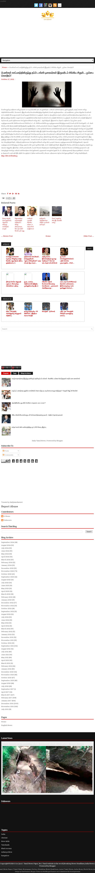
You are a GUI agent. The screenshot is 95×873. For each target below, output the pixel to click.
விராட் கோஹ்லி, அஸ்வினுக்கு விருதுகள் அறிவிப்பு (13, 313)
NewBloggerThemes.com (51, 871)
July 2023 (5, 583)
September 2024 (7, 542)
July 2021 (4, 652)
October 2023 (6, 574)
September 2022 (7, 611)
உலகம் (89, 248)
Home (4, 67)
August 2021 (5, 649)
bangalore (5, 855)
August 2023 (6, 580)
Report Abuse (9, 506)
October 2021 (6, 643)
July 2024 (5, 548)
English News (6, 725)
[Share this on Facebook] (8, 193)
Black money (6, 848)
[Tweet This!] (10, 193)
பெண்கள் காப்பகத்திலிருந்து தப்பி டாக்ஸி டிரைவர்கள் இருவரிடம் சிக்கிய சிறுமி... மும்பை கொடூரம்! (47, 74)
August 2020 (6, 683)
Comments (8, 455)
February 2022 (6, 631)
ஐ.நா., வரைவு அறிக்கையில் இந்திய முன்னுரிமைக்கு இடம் (31, 284)
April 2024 (5, 557)
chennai (4, 838)
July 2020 (5, 686)
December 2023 (7, 568)
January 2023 (6, 600)
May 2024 (5, 554)
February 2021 (6, 666)
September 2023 (7, 577)
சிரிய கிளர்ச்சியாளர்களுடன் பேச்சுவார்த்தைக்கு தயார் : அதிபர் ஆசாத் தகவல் (37, 415)
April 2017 (5, 692)
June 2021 (5, 654)
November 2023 (7, 571)
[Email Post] (3, 198)
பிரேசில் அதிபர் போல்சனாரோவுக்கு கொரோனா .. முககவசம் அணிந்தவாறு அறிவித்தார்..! (50, 285)
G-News (7, 516)
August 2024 (6, 545)
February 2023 (6, 597)
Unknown (8, 520)
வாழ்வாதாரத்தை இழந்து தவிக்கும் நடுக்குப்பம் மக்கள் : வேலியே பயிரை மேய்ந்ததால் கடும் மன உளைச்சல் (46, 378)
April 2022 (5, 626)
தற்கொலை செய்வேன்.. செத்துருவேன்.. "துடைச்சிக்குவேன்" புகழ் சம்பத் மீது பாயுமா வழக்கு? (32, 260)
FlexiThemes (26, 871)
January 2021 (6, 669)
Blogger (60, 441)
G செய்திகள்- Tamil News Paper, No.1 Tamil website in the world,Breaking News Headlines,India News (54, 863)
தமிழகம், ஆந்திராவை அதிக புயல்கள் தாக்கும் (44, 221)
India (3, 834)
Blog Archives (26, 373)
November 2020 (7, 675)
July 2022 (5, 617)
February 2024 (6, 562)
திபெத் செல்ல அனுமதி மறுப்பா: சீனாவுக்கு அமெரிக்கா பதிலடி (13, 284)
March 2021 (5, 663)
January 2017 (6, 701)
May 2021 (4, 657)
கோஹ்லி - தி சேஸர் (48, 311)
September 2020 (7, 680)
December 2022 (7, 603)
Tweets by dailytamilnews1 (12, 502)
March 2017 (5, 695)
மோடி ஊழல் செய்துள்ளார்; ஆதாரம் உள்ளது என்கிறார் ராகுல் (6, 223)
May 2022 (5, 623)
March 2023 (5, 594)
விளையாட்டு (7, 299)
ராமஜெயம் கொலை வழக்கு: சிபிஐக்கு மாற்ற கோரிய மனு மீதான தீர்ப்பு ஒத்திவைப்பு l (14, 260)
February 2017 (6, 698)
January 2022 (6, 634)
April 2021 (5, 660)
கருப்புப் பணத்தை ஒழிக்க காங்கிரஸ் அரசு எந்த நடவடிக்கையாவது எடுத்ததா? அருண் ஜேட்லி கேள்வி (44, 391)
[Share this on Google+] (13, 193)
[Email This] (7, 198)
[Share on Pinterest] (16, 193)
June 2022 (5, 620)
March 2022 (5, 629)
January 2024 (6, 565)
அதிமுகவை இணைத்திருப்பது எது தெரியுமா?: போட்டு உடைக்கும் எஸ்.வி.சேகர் (49, 260)
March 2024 (5, 559)
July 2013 (4, 709)
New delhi (5, 841)
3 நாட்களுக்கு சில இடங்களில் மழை (57, 220)
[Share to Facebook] (14, 198)
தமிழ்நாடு (6, 244)
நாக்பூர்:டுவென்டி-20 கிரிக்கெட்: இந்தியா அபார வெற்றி (31, 313)
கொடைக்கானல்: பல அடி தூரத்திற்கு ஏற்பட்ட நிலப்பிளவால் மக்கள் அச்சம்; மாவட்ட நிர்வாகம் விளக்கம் (43, 744)
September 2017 (7, 689)
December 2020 (7, 672)
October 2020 (6, 677)
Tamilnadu (5, 845)
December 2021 (7, 637)
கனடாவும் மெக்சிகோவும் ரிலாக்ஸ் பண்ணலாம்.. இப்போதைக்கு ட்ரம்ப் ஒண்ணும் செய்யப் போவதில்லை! (68, 285)
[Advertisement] (47, 39)
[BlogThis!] (9, 198)
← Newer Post (7, 236)
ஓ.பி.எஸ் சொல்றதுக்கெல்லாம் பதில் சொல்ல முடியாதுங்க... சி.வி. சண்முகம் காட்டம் (67, 260)
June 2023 (5, 585)
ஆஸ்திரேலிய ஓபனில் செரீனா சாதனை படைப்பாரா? (29, 403)
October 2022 (6, 608)
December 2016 (7, 703)
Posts (6, 451)
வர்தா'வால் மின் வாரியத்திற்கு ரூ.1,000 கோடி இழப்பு (29, 427)
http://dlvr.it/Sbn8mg (9, 156)
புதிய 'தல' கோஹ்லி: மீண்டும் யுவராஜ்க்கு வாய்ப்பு (66, 313)
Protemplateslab (75, 871)
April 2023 (5, 591)
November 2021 (7, 640)
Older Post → (89, 236)
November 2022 (7, 606)
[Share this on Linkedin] (18, 193)
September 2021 (7, 646)
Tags (14, 373)
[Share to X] (12, 198)
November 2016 (7, 706)
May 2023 (5, 588)
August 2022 (6, 614)
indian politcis (6, 852)
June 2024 (5, 551)
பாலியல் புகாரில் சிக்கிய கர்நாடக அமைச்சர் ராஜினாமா (30, 223)
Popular (6, 373)
